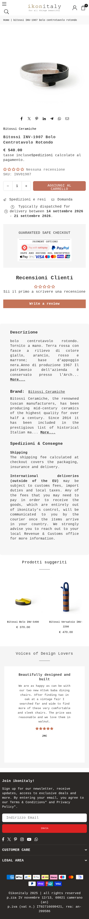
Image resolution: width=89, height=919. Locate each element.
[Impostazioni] (74, 8)
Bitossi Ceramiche (19, 129)
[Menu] (4, 4)
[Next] (85, 608)
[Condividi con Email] (67, 118)
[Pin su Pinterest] (36, 118)
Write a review (44, 304)
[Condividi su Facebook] (21, 118)
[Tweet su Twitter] (29, 118)
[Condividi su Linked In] (44, 118)
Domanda (64, 200)
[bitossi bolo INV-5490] (23, 596)
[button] (83, 8)
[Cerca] (6, 12)
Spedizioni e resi (26, 200)
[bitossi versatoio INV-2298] (66, 596)
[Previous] (4, 608)
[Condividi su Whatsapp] (59, 118)
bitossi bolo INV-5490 (23, 622)
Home (6, 20)
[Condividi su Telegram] (52, 118)
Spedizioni (42, 155)
